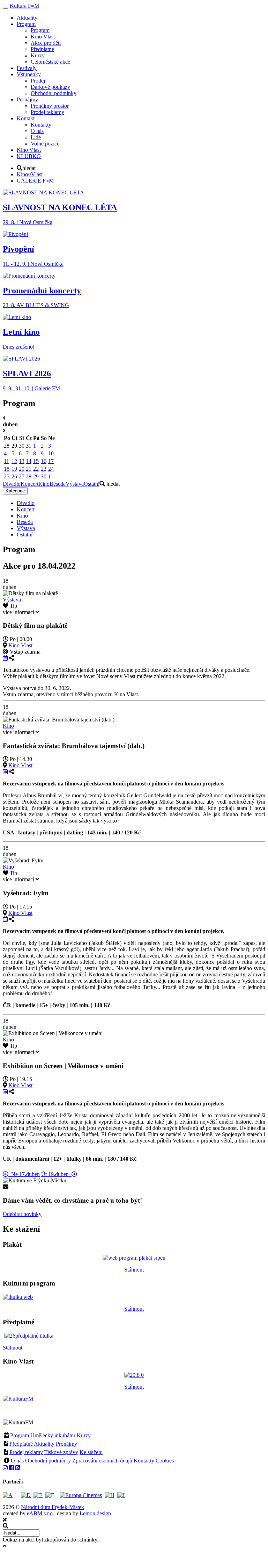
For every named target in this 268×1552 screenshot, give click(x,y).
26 (14, 476)
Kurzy (84, 1435)
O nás (17, 1461)
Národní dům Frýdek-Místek (52, 1507)
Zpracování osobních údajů (102, 1461)
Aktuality (44, 1444)
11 (6, 461)
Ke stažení (91, 1452)
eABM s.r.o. (40, 1513)
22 (36, 469)
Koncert (29, 484)
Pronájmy (66, 1444)
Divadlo (12, 484)
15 (36, 461)
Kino (44, 484)
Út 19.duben (56, 1174)
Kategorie (15, 490)
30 (43, 476)
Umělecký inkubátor (52, 1435)
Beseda (58, 484)
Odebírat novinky (22, 1214)
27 (21, 476)
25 (6, 476)
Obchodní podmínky (48, 1461)
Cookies (165, 1461)
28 (28, 476)
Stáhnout (134, 1270)
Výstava (75, 484)
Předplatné (21, 1444)
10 (51, 453)
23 (43, 469)
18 (6, 469)
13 (21, 461)
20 (21, 469)
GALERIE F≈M (35, 181)
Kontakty (144, 1461)
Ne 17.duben (24, 1174)
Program (19, 1435)
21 (28, 469)
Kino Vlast (20, 645)
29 (36, 476)
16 (43, 461)
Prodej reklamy (26, 1452)
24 (51, 469)
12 (14, 461)
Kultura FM (24, 6)
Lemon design (95, 1513)
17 (51, 461)
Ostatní (91, 484)
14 (28, 461)
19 (14, 469)
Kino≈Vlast (30, 174)
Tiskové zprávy (61, 1452)
